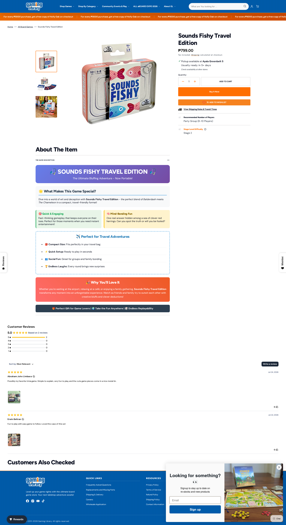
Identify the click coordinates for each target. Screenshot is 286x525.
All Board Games (25, 27)
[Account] (251, 6)
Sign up (195, 509)
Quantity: (182, 75)
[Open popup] (205, 129)
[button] (257, 6)
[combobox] (218, 6)
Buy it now (214, 92)
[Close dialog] (279, 467)
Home (10, 27)
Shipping (195, 55)
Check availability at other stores (194, 69)
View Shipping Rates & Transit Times (200, 109)
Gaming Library (45, 521)
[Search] (245, 6)
